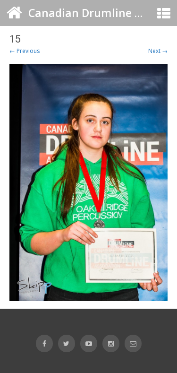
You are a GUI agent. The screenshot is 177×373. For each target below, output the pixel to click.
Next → (158, 51)
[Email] (133, 343)
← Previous (24, 51)
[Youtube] (88, 343)
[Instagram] (110, 343)
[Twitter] (66, 343)
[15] (88, 182)
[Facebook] (44, 343)
